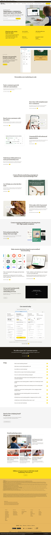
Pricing (28, 3)
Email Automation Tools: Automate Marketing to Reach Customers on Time (25, 458)
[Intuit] (2, 0)
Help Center (40, 513)
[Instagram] (26, 528)
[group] (32, 3)
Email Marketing (6, 513)
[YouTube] (30, 528)
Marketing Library (15, 511)
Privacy (19, 532)
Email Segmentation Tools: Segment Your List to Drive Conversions (37, 440)
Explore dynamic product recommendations (34, 212)
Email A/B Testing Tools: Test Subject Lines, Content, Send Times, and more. (12, 458)
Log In (43, 3)
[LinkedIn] (28, 528)
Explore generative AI (5, 191)
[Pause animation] (27, 128)
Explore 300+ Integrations (6, 279)
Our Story (31, 511)
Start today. (33, 1)
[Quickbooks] (11, 0)
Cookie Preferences (24, 532)
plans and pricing (20, 487)
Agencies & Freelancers (24, 511)
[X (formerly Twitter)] (25, 528)
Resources (19, 3)
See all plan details (25, 343)
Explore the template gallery (33, 108)
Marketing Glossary (15, 513)
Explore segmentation (32, 143)
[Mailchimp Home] (3, 3)
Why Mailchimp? (6, 511)
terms (18, 483)
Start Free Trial (48, 3)
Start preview (5, 64)
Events (22, 513)
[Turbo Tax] (4, 0)
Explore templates (5, 238)
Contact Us (40, 511)
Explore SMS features (6, 164)
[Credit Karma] (7, 0)
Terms (20, 532)
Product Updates (7, 512)
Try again (37, 294)
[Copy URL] (36, 292)
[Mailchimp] (14, 0)
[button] (32, 3)
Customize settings (46, 533)
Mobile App (6, 520)
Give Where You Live (32, 513)
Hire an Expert (40, 512)
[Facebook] (23, 528)
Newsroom (31, 512)
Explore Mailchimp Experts (7, 421)
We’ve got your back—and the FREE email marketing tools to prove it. (11, 504)
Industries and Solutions (8, 3)
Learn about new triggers (6, 91)
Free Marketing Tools (15, 512)
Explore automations (6, 125)
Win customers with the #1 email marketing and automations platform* (11, 503)
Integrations (14, 3)
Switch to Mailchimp (24, 3)
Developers (23, 512)
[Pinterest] (31, 528)
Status (5, 519)
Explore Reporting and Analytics (29, 278)
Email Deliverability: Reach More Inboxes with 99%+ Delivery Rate (37, 458)
